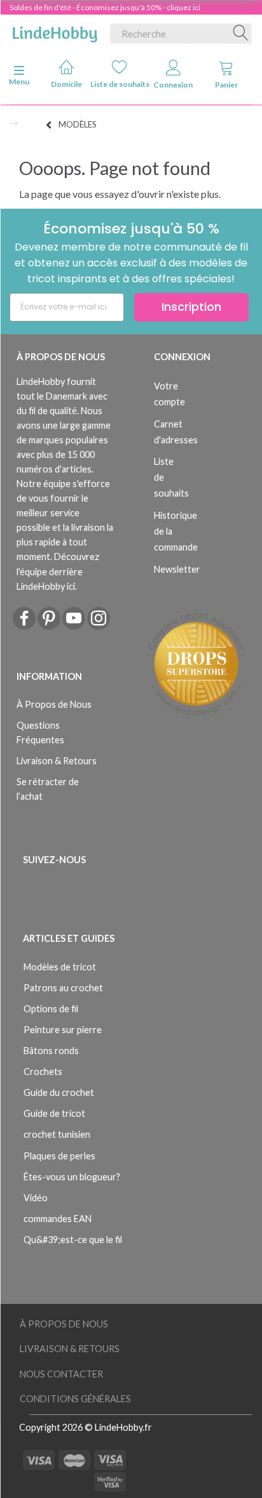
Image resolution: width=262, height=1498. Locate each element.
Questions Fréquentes (40, 732)
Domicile (66, 84)
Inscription (191, 307)
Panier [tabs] (226, 84)
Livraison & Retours (57, 760)
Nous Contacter (61, 1374)
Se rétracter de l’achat (48, 789)
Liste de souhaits (120, 84)
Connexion (173, 84)
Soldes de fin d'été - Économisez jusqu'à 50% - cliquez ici (105, 7)
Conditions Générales (75, 1398)
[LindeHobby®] (54, 31)
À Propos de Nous (54, 704)
